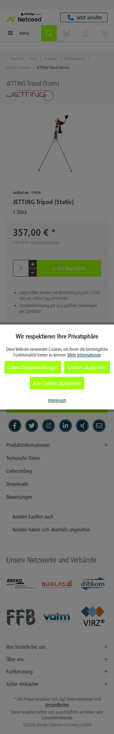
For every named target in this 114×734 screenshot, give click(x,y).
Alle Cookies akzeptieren (57, 383)
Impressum (57, 400)
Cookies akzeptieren (87, 367)
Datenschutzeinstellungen (33, 367)
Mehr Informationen (84, 355)
